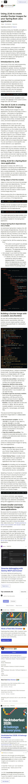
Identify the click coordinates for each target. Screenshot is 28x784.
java (2, 24)
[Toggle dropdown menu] (26, 546)
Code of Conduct (10, 605)
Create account (22, 2)
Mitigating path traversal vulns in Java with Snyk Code (13, 699)
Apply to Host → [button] (6, 640)
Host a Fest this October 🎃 (13, 628)
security (14, 24)
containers (8, 24)
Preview (13, 601)
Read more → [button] (5, 586)
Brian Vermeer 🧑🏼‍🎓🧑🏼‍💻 (9, 5)
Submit (6, 601)
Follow (14, 652)
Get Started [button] (5, 781)
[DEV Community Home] (5, 2)
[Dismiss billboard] (26, 753)
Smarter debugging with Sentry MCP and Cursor (12, 569)
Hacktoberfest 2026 (6, 744)
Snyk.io (15, 27)
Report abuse (19, 605)
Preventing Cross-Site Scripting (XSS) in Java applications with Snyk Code (13, 685)
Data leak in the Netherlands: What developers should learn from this (13, 692)
